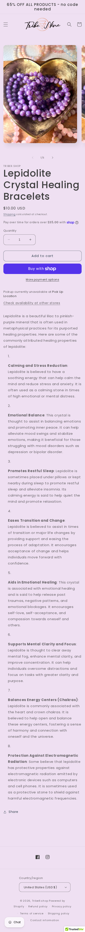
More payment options (42, 279)
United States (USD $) (40, 887)
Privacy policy (61, 906)
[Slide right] (53, 158)
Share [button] (13, 811)
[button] (6, 24)
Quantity (9, 230)
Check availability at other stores (31, 303)
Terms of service (32, 913)
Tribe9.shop (40, 901)
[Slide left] (33, 158)
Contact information (44, 920)
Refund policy (38, 906)
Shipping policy (59, 913)
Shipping (9, 214)
